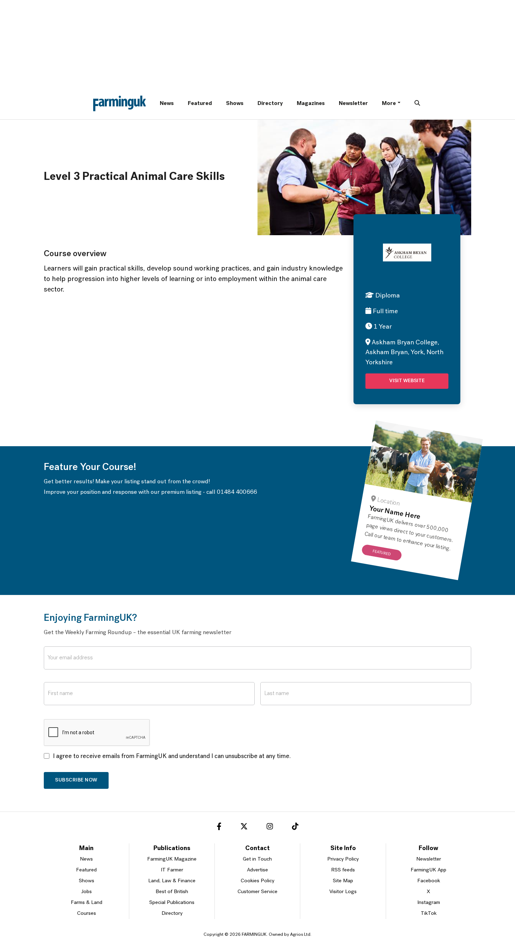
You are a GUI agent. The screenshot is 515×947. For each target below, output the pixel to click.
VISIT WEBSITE (407, 381)
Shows (234, 103)
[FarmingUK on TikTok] (295, 828)
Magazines (311, 103)
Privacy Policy (343, 859)
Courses (86, 913)
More (389, 103)
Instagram (428, 902)
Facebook (428, 881)
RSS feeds (343, 870)
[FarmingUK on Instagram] (270, 828)
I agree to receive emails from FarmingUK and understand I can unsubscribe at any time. (172, 756)
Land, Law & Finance (171, 881)
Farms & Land (86, 902)
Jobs (86, 892)
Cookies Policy (257, 881)
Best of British (172, 892)
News (167, 103)
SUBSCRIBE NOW (76, 780)
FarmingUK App (428, 870)
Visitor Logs (343, 892)
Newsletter (353, 103)
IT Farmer (172, 870)
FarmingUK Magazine (172, 859)
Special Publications (171, 902)
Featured (200, 103)
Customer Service (257, 892)
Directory (270, 103)
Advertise (257, 870)
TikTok (429, 913)
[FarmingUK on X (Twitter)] (244, 828)
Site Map (343, 881)
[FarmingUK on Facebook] (219, 828)
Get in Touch (257, 859)
